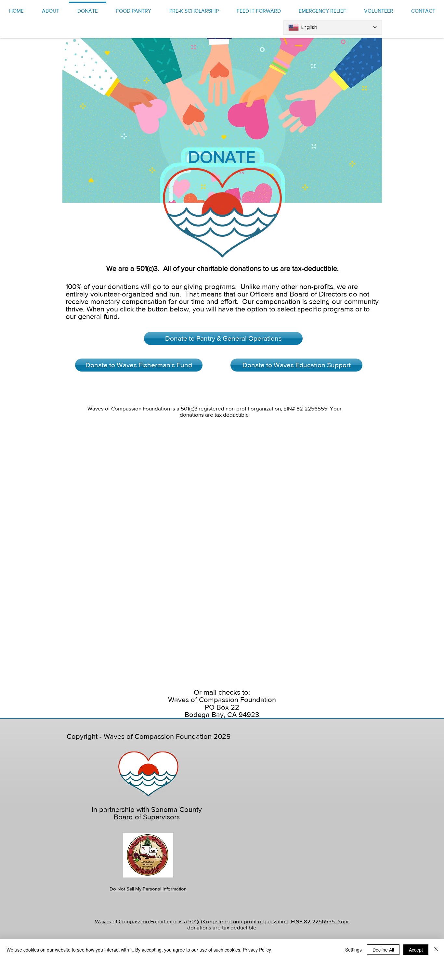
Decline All (383, 949)
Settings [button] (353, 949)
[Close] (436, 949)
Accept (416, 949)
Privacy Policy (257, 949)
